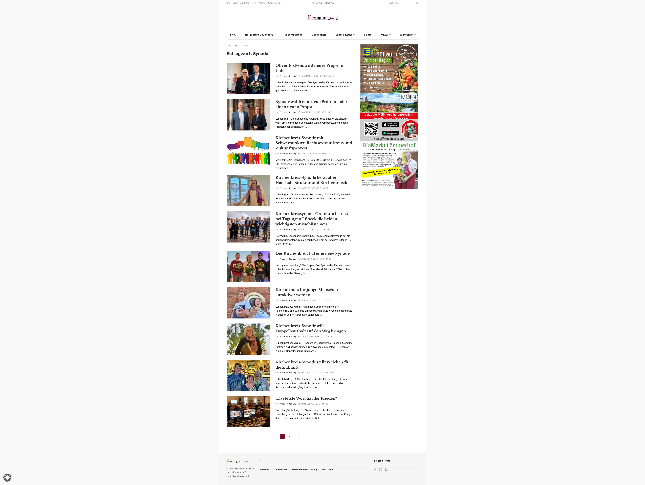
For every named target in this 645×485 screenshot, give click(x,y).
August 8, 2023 (308, 300)
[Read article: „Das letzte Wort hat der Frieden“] (248, 411)
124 (333, 76)
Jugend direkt (293, 34)
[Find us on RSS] (386, 470)
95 (332, 112)
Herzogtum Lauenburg (259, 34)
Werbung (244, 3)
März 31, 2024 (307, 229)
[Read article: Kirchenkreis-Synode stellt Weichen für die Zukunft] (248, 375)
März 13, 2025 (307, 188)
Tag (236, 45)
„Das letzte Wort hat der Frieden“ (306, 398)
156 (329, 300)
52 (326, 188)
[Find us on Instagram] (380, 470)
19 (330, 336)
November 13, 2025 (310, 112)
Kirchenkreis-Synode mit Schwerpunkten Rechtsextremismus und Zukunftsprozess (313, 143)
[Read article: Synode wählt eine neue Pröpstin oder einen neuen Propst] (248, 114)
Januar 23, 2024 (309, 259)
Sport (367, 34)
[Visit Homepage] (322, 18)
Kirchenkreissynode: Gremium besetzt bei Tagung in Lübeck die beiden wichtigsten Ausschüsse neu (311, 218)
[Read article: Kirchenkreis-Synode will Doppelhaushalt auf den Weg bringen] (248, 339)
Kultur (384, 34)
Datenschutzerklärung (304, 469)
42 (326, 153)
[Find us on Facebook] (375, 470)
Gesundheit (319, 34)
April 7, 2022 (307, 404)
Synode (244, 45)
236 (327, 229)
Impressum (232, 3)
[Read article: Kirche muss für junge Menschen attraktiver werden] (248, 302)
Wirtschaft (406, 34)
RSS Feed (327, 469)
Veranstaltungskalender (271, 3)
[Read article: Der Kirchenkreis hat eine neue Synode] (248, 266)
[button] (7, 477)
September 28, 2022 (311, 372)
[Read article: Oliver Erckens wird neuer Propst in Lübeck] (248, 78)
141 (333, 372)
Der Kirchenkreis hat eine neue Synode (312, 253)
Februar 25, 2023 (309, 336)
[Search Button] (416, 3)
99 (329, 259)
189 (326, 404)
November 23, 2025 (310, 76)
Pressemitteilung (288, 76)
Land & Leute (343, 34)
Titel (233, 34)
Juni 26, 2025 (307, 153)
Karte (253, 3)
